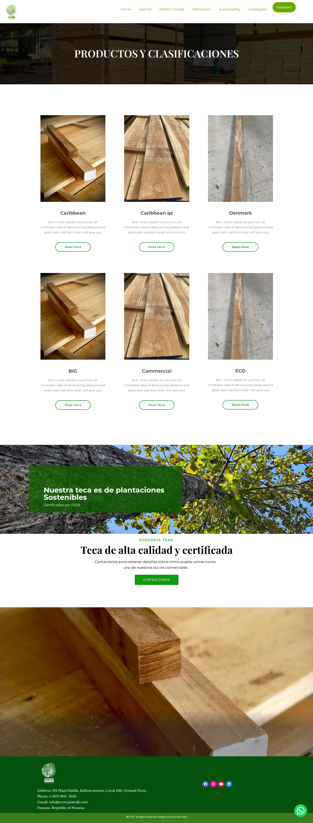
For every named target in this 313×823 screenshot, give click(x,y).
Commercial (157, 371)
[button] (300, 810)
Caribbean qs (157, 213)
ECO (240, 371)
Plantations (201, 9)
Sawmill (145, 9)
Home (126, 9)
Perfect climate (171, 9)
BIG (73, 371)
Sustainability (229, 9)
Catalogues (257, 9)
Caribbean (73, 213)
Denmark (240, 213)
